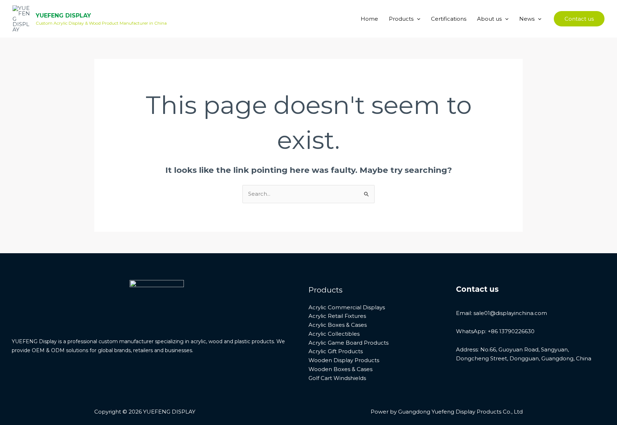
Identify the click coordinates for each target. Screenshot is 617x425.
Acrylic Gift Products (335, 351)
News (527, 18)
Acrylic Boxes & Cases (337, 324)
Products (401, 18)
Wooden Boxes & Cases (340, 369)
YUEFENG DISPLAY (63, 15)
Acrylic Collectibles (334, 333)
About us (489, 18)
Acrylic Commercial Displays (346, 307)
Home (369, 18)
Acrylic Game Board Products (348, 342)
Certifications (448, 18)
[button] (416, 19)
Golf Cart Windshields (337, 378)
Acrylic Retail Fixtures (337, 315)
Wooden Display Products (343, 360)
